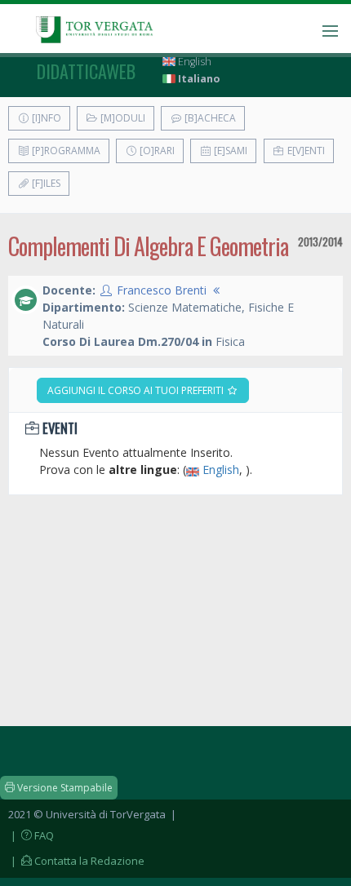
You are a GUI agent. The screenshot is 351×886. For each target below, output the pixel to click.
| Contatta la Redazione (76, 860)
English (193, 62)
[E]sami (229, 150)
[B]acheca (209, 118)
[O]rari (156, 150)
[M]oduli (121, 118)
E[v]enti (305, 150)
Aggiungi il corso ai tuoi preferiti (136, 390)
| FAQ (31, 835)
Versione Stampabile (64, 788)
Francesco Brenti (162, 290)
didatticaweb (86, 71)
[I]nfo (45, 118)
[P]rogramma (64, 150)
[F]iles (44, 183)
